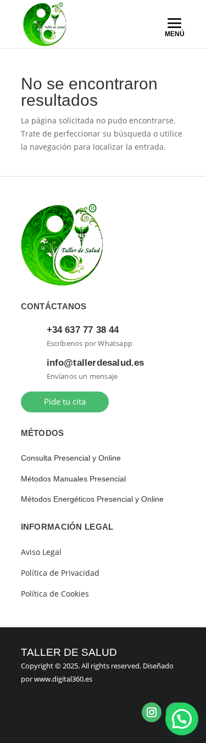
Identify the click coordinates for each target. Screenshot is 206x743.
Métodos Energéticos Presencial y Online (92, 499)
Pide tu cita (65, 401)
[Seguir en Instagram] (152, 712)
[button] (181, 718)
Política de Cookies (55, 593)
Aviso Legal (41, 552)
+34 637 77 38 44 (83, 330)
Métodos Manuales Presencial (73, 478)
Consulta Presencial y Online (71, 457)
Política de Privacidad (60, 573)
